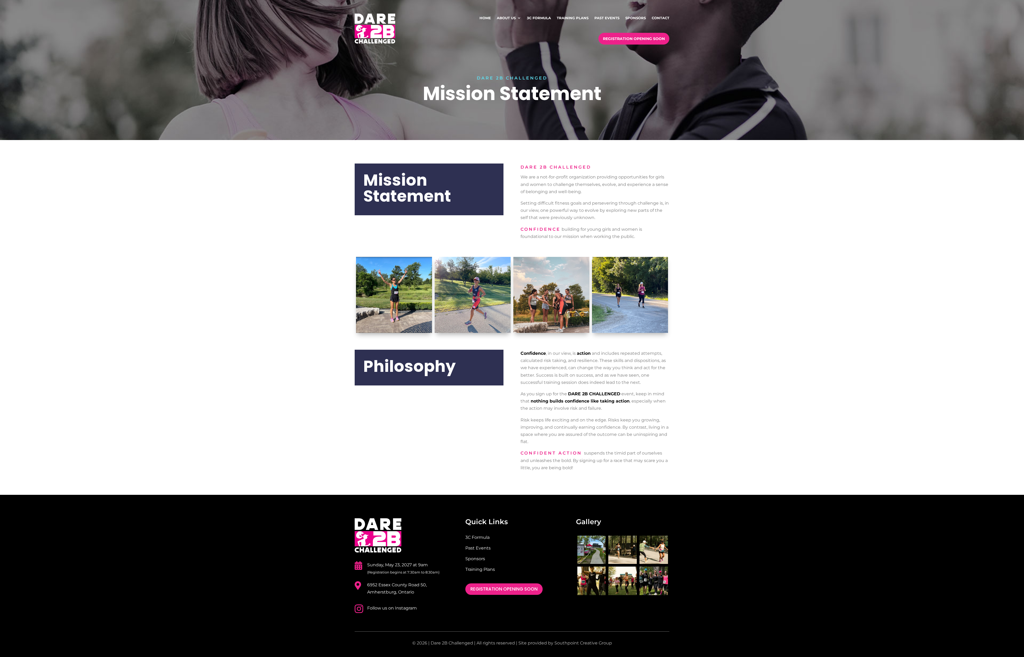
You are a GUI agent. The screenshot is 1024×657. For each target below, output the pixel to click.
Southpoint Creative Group (583, 643)
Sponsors (475, 558)
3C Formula (477, 537)
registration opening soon (504, 589)
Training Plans (480, 569)
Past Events (478, 548)
